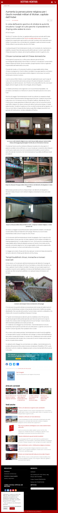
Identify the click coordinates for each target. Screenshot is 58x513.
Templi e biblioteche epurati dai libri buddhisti (30, 436)
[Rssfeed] (16, 490)
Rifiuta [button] (5, 508)
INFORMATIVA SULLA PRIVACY (34, 511)
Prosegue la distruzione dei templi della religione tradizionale (44, 398)
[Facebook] (5, 490)
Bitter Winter (29, 2)
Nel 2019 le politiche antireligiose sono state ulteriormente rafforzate (34, 426)
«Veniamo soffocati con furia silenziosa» (29, 416)
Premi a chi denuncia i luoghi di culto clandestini (31, 407)
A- (51, 20)
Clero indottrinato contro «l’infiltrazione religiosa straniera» (34, 445)
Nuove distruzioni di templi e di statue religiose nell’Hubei (11, 397)
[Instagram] (10, 490)
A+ (48, 20)
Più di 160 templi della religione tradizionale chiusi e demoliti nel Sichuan (22, 398)
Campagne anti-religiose (24, 368)
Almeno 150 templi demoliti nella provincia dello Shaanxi (34, 454)
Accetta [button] (12, 508)
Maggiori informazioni (8, 506)
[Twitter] (8, 490)
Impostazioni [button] (18, 506)
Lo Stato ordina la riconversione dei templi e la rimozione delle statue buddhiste (34, 398)
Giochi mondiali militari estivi (32, 38)
